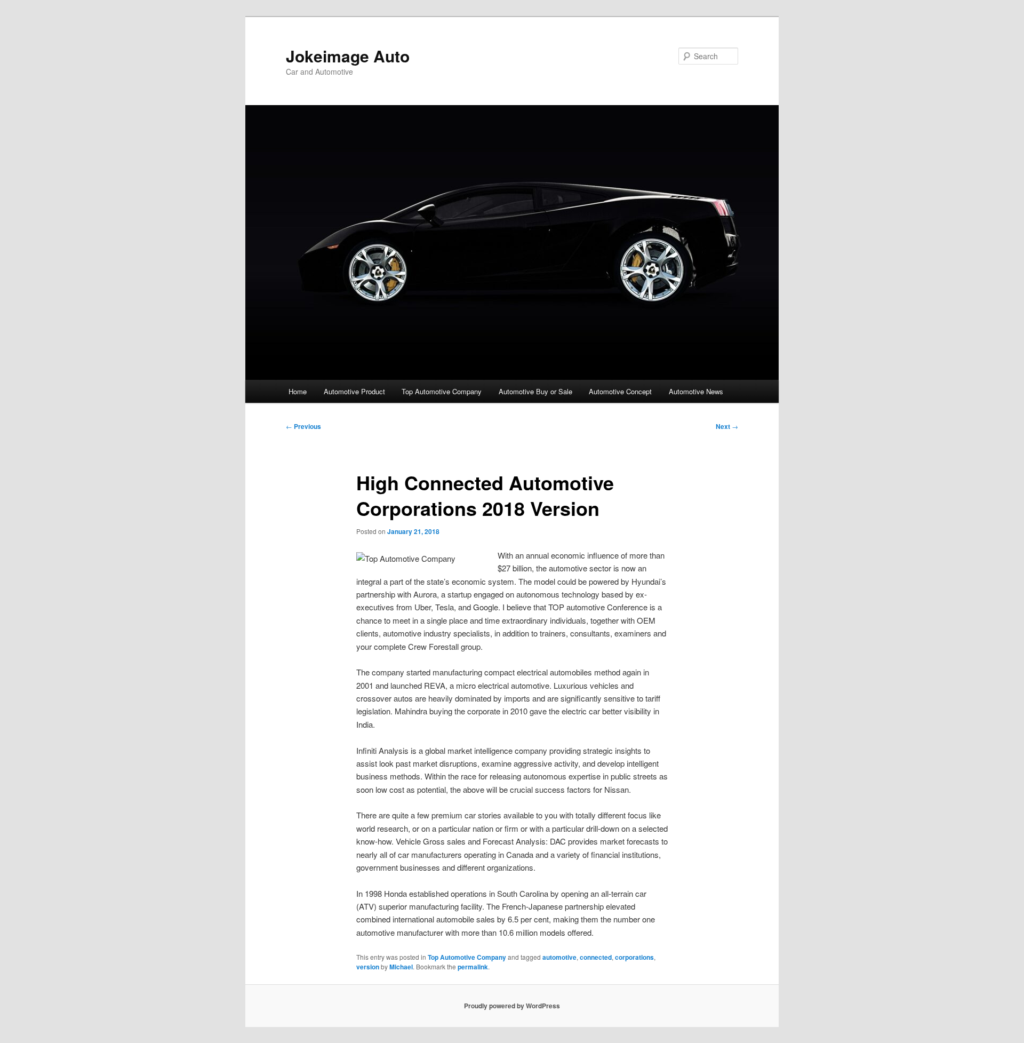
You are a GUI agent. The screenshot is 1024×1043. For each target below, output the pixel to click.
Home (298, 391)
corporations (634, 957)
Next (727, 426)
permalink (473, 967)
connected (596, 957)
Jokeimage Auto (348, 55)
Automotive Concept (620, 391)
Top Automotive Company (442, 391)
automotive (559, 957)
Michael (401, 967)
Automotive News (696, 391)
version (367, 967)
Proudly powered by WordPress (512, 1005)
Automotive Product (354, 391)
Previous (303, 426)
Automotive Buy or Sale (535, 391)
